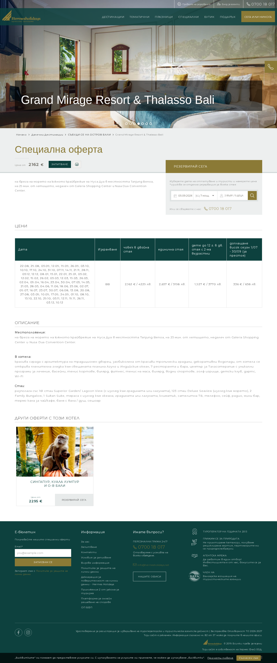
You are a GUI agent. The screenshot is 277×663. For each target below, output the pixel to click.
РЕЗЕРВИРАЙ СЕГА (74, 500)
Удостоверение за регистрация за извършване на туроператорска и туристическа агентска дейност (142, 631)
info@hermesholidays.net (153, 564)
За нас (85, 541)
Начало (21, 134)
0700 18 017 (263, 4)
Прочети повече (220, 657)
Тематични (139, 16)
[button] (126, 123)
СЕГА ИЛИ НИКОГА (258, 16)
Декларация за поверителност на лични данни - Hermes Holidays (99, 580)
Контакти (89, 552)
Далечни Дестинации (47, 134)
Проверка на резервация (196, 4)
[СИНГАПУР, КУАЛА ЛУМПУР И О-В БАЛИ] (54, 466)
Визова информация (95, 562)
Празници (164, 16)
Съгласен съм (248, 657)
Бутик (209, 16)
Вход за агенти (231, 4)
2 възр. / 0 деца (234, 195)
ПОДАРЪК (228, 16)
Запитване (60, 164)
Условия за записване (96, 557)
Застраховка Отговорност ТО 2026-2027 (236, 631)
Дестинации (113, 16)
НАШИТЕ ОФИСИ (149, 576)
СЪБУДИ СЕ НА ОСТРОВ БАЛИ (89, 134)
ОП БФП (86, 607)
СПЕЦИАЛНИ (188, 16)
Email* (19, 546)
